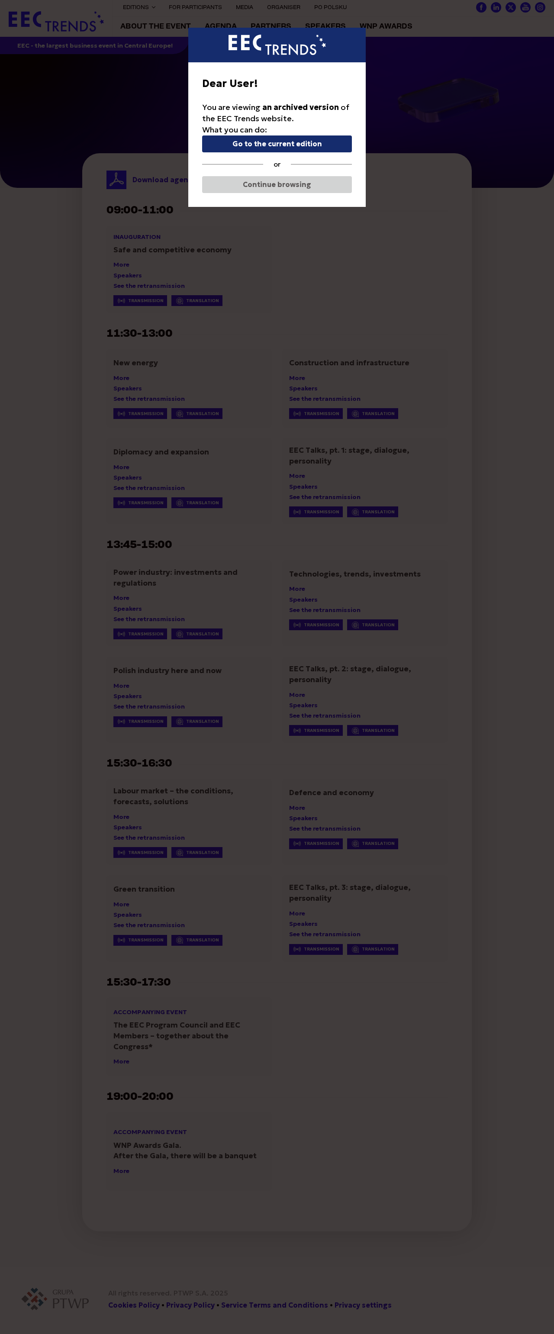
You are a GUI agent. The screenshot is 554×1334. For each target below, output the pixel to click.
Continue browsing (277, 184)
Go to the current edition (277, 143)
